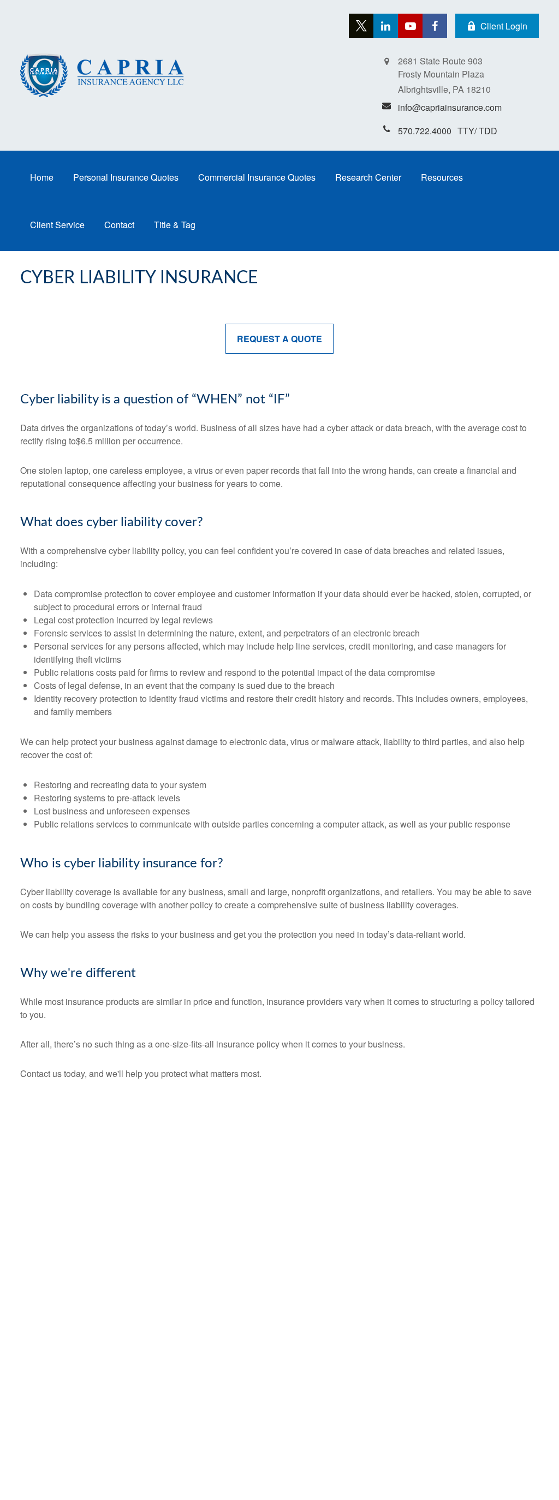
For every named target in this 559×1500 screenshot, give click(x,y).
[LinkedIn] (385, 26)
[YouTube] (410, 26)
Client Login (503, 26)
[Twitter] (361, 26)
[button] (41, 177)
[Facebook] (435, 26)
